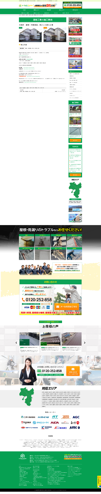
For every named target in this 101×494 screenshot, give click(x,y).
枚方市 (75, 392)
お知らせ (35, 480)
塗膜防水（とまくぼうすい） (53, 441)
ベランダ (27, 441)
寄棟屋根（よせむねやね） (27, 446)
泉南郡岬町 (50, 399)
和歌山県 (53, 403)
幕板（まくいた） (68, 443)
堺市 (43, 392)
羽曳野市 (47, 395)
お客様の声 (35, 471)
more (75, 140)
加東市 (72, 403)
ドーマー (66, 446)
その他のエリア (45, 401)
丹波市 (68, 403)
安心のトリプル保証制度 (23, 485)
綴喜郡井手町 (45, 403)
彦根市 (74, 404)
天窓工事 (71, 93)
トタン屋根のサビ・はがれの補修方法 (54, 484)
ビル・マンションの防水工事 (74, 97)
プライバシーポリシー (37, 482)
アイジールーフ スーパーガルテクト (74, 475)
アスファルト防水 (33, 441)
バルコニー (80, 439)
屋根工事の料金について (37, 473)
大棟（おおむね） (46, 446)
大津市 (73, 401)
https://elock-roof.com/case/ (29, 67)
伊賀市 (78, 404)
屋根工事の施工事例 (36, 470)
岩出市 (57, 403)
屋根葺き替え (46, 13)
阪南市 (49, 397)
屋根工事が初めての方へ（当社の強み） (25, 467)
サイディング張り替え (23, 477)
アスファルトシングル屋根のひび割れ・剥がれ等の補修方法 (57, 472)
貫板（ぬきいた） (70, 444)
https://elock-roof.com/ (23, 55)
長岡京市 (61, 401)
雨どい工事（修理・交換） (74, 80)
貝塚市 (68, 392)
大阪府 (77, 399)
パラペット (40, 447)
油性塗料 (59, 439)
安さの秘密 (35, 475)
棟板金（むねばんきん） (49, 444)
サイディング (68, 447)
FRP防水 (44, 447)
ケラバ (76, 444)
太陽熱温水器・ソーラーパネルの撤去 (53, 466)
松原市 (68, 394)
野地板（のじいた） (27, 443)
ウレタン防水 (40, 441)
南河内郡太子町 (57, 399)
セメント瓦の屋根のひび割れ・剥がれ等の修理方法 (56, 477)
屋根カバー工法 (36, 13)
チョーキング (41, 439)
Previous (16, 342)
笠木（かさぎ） (34, 443)
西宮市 (77, 401)
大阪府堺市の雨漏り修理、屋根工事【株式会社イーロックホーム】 (47, 490)
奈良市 (70, 401)
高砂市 (78, 403)
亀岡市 (43, 406)
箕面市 (78, 394)
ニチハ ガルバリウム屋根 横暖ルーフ (74, 467)
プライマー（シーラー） (29, 439)
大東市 (72, 394)
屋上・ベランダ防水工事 (73, 82)
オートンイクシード (36, 468)
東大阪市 (66, 395)
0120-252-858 (29, 59)
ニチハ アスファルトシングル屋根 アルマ (74, 468)
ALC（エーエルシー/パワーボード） (50, 439)
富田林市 (52, 394)
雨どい (42, 444)
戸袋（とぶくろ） (54, 443)
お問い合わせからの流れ (23, 484)
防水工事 (55, 13)
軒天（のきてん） (57, 444)
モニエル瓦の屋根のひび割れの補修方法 (54, 480)
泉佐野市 (47, 394)
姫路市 (54, 404)
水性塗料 (63, 439)
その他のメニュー (70, 476)
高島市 (57, 404)
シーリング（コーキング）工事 (71, 439)
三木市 (43, 404)
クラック (35, 439)
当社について (61, 10)
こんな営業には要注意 (50, 468)
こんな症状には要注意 (50, 470)
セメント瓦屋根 (73, 441)
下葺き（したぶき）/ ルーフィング (72, 442)
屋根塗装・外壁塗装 (73, 78)
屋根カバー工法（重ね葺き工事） (75, 73)
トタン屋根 (38, 442)
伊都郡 (75, 403)
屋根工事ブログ (49, 467)
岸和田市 (46, 392)
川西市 (65, 403)
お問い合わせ (75, 10)
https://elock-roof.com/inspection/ (33, 76)
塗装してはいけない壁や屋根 (38, 485)
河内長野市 (61, 394)
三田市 (47, 404)
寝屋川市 (56, 394)
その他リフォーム (72, 95)
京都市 (67, 404)
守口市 (72, 392)
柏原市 (43, 395)
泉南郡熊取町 (77, 397)
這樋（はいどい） (75, 443)
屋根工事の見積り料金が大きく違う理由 (40, 477)
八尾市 (43, 394)
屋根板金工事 (72, 86)
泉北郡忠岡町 (71, 397)
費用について (36, 10)
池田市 (54, 392)
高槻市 (65, 392)
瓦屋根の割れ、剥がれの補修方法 (53, 482)
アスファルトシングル (51, 447)
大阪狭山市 (44, 397)
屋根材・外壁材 (70, 466)
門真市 (51, 395)
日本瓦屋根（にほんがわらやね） (29, 442)
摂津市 (54, 395)
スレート (57, 447)
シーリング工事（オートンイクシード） (76, 91)
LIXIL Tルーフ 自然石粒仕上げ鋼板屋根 (74, 473)
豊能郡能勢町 (65, 397)
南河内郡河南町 (63, 399)
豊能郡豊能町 (59, 397)
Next (84, 342)
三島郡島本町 (53, 397)
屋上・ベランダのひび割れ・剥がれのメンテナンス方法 (57, 481)
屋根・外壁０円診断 (36, 466)
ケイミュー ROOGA (71, 472)
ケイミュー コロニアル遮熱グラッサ (74, 471)
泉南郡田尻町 (45, 399)
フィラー (21, 439)
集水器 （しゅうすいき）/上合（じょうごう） (32, 444)
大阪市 (65, 394)
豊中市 (50, 392)
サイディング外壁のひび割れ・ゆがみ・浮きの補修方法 (56, 475)
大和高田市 (66, 401)
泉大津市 (61, 392)
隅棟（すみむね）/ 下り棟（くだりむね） (57, 446)
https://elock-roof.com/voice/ (29, 68)
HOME (24, 10)
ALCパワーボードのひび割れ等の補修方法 (54, 471)
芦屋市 (64, 404)
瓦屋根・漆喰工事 (65, 13)
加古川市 (61, 403)
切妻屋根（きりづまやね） (37, 446)
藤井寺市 (62, 395)
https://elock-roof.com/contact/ (30, 82)
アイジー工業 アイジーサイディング (74, 470)
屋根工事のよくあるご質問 (37, 484)
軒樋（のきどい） (76, 446)
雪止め (64, 442)
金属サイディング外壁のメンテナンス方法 (54, 473)
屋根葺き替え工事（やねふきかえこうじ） (54, 442)
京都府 (57, 401)
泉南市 (70, 395)
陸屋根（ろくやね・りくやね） (64, 441)
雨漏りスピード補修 (25, 13)
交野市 (78, 395)
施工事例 (49, 10)
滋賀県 (50, 401)
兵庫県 (54, 401)
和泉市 (75, 394)
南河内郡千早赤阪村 (71, 399)
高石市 (58, 395)
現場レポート (36, 472)
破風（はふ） (64, 444)
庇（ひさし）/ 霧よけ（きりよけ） (44, 443)
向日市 (49, 403)
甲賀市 (71, 404)
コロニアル (62, 447)
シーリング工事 (77, 13)
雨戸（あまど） (60, 443)
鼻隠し (71, 446)
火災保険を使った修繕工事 (38, 476)
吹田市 (57, 392)
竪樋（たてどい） (33, 447)
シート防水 (45, 441)
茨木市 (78, 392)
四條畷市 (74, 395)
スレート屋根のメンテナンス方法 (53, 476)
